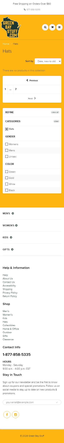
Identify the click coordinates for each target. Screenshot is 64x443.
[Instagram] (15, 414)
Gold (11, 177)
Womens (13, 144)
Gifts (5, 335)
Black (11, 190)
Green (12, 171)
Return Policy (10, 296)
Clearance (8, 339)
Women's (7, 314)
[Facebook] (6, 414)
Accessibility (9, 285)
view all (55, 112)
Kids (5, 318)
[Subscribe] (57, 402)
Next (30, 99)
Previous (34, 81)
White (11, 184)
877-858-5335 (33, 9)
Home (6, 43)
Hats (11, 129)
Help (5, 275)
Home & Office (11, 328)
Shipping (7, 289)
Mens (11, 150)
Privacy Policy (10, 292)
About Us (8, 278)
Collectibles (9, 325)
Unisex (12, 156)
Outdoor (7, 332)
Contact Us (9, 282)
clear (56, 121)
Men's (6, 311)
